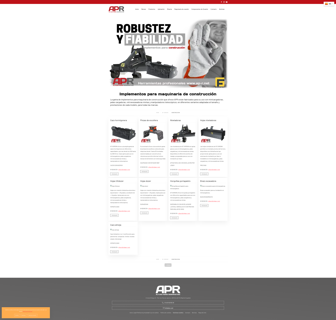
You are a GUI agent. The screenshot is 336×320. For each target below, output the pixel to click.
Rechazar (24, 315)
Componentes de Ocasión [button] (199, 9)
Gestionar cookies (178, 312)
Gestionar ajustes (32, 315)
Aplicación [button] (161, 9)
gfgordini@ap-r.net (124, 169)
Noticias (222, 9)
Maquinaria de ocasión (181, 9)
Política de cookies (165, 312)
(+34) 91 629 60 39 (169, 302)
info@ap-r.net (169, 308)
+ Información (114, 174)
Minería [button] (169, 9)
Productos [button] (151, 9)
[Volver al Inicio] (116, 9)
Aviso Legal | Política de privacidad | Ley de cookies (144, 312)
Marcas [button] (143, 9)
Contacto (214, 9)
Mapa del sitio (202, 312)
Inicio (137, 9)
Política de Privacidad (27, 311)
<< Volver (168, 265)
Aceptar (17, 315)
